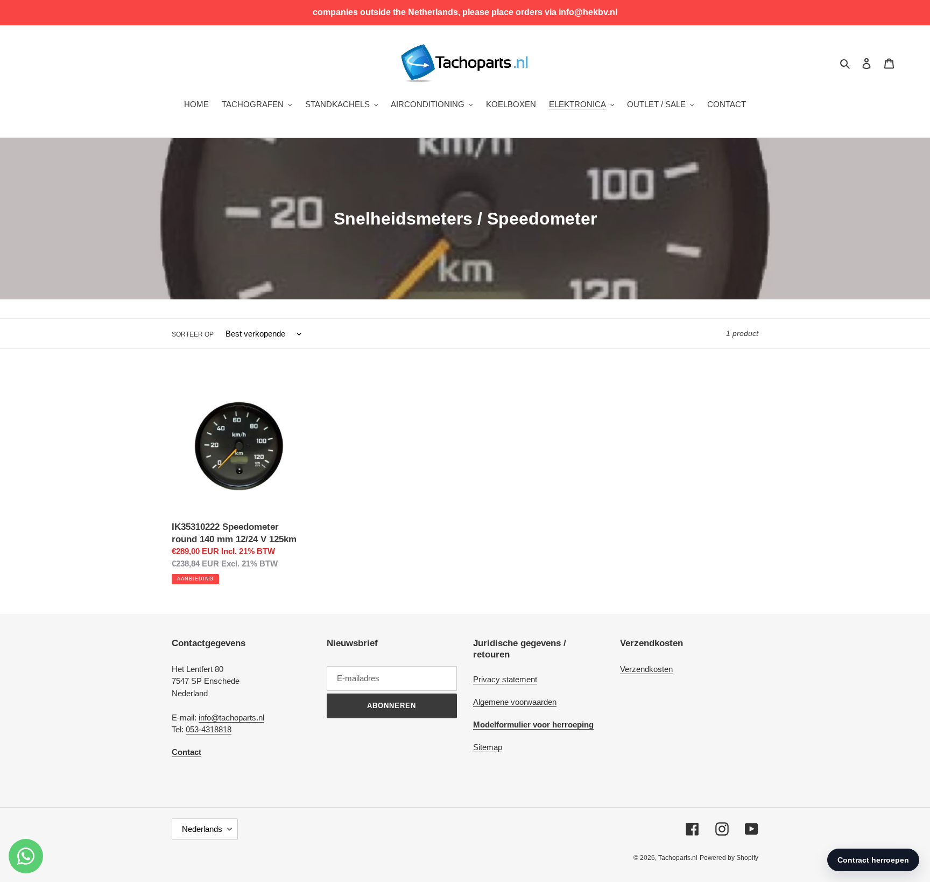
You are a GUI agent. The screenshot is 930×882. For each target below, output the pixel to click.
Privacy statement (505, 679)
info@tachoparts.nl (231, 717)
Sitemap (487, 747)
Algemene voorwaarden (514, 701)
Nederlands (202, 829)
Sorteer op (193, 334)
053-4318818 (208, 729)
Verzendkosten (646, 669)
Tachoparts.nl (678, 858)
